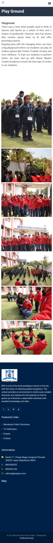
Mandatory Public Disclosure (16, 424)
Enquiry (6, 434)
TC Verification (10, 429)
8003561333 (11, 469)
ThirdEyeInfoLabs (26, 538)
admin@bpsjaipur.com (15, 473)
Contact (7, 438)
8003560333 (11, 464)
